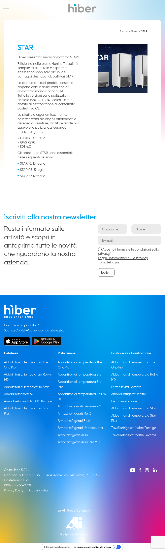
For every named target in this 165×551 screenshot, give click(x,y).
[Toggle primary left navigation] (6, 9)
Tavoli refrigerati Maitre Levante (133, 435)
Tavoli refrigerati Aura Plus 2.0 (79, 442)
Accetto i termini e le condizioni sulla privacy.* (128, 255)
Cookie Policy (38, 490)
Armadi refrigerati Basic (74, 421)
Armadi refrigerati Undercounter (80, 428)
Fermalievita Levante (126, 387)
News (134, 31)
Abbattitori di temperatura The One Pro (26, 364)
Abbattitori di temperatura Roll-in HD (28, 377)
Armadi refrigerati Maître (128, 394)
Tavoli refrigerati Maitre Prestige (133, 428)
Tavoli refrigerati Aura (73, 435)
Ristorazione (66, 353)
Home (124, 31)
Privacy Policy (13, 490)
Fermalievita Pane (124, 401)
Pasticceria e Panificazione (131, 353)
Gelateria (11, 353)
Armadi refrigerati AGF (20, 394)
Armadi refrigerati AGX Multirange (28, 401)
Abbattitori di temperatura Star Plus (26, 410)
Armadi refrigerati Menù (74, 413)
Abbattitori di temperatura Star (26, 387)
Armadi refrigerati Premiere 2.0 (79, 406)
